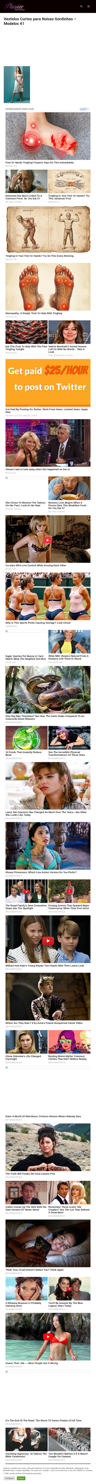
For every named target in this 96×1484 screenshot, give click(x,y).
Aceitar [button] (21, 1478)
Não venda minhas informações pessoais (23, 1473)
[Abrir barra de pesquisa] (81, 6)
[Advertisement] (48, 47)
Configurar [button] (9, 1478)
